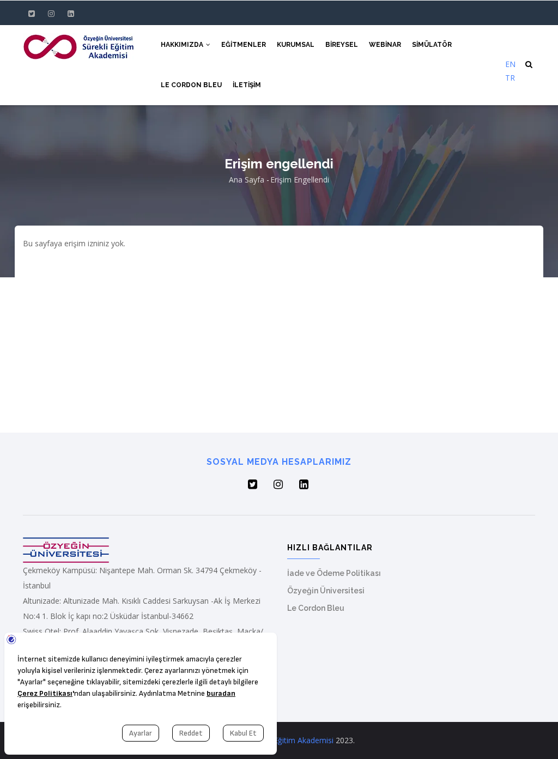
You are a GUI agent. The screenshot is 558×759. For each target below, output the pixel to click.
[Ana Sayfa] (78, 45)
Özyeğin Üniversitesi (326, 590)
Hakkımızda (183, 44)
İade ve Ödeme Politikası (334, 573)
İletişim (247, 85)
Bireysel (341, 44)
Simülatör (432, 44)
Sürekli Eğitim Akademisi (290, 740)
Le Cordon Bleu (191, 85)
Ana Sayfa (246, 179)
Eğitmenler (243, 44)
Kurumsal (295, 44)
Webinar (385, 44)
